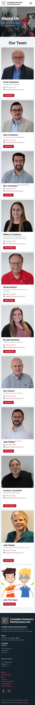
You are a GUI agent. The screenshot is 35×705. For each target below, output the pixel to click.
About (3, 9)
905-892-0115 (10, 87)
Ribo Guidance (6, 684)
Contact (4, 679)
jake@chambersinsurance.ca (14, 447)
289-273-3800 (10, 495)
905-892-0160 (10, 241)
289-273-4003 (10, 294)
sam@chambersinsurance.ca (14, 142)
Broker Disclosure (7, 681)
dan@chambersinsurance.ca (14, 398)
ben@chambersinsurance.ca (14, 191)
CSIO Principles (6, 686)
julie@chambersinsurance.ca (14, 552)
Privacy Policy (6, 674)
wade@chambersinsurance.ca (15, 296)
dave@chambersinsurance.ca (14, 89)
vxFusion (25, 702)
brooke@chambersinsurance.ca (15, 347)
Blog (2, 677)
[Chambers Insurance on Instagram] (9, 691)
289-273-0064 (10, 396)
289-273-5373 (10, 345)
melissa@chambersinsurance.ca (15, 243)
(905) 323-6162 (10, 550)
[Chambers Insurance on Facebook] (3, 691)
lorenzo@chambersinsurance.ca (15, 498)
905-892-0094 (10, 444)
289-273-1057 (10, 140)
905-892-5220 (10, 188)
